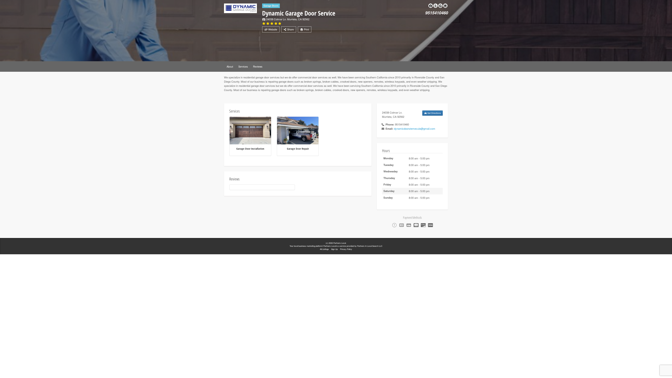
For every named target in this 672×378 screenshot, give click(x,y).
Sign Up (334, 249)
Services (243, 66)
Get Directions (434, 112)
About (230, 66)
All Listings (324, 249)
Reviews (257, 66)
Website (272, 29)
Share (290, 29)
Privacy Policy (346, 249)
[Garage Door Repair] (297, 130)
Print (306, 29)
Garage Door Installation (250, 148)
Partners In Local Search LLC (369, 245)
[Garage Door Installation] (250, 130)
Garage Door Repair (298, 148)
